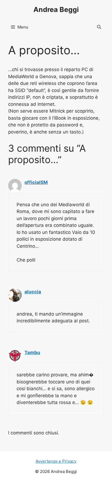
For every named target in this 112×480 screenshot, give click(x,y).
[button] (99, 27)
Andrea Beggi (56, 9)
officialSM (36, 182)
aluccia (32, 291)
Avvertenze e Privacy (56, 461)
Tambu (32, 352)
